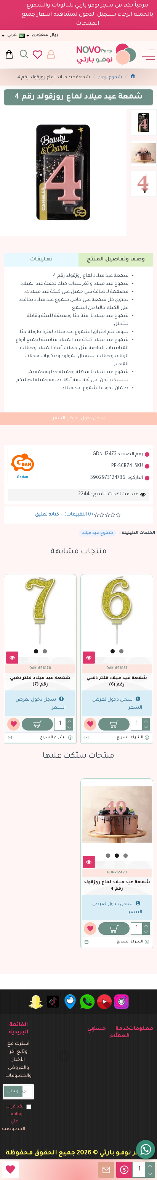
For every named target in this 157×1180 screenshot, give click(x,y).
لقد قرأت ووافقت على (14, 1118)
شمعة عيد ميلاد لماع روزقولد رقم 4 (116, 886)
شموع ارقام (110, 77)
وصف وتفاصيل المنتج (116, 259)
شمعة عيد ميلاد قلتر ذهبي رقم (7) (40, 681)
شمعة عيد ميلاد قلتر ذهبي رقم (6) (117, 681)
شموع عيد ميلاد (97, 533)
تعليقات (41, 259)
